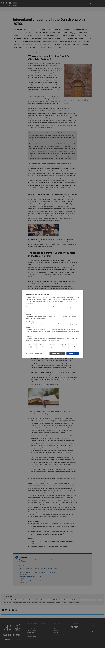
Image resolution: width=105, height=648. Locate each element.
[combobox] (80, 292)
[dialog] (52, 324)
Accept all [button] (72, 353)
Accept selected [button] (57, 353)
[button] (35, 353)
